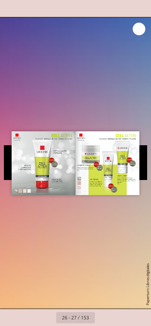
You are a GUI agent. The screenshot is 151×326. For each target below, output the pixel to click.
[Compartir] (123, 8)
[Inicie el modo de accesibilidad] (61, 8)
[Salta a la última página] (120, 317)
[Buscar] (27, 8)
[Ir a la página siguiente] (103, 317)
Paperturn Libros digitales (147, 284)
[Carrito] (44, 8)
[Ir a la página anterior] (47, 317)
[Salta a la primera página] (30, 317)
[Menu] (10, 8)
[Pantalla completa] (140, 8)
